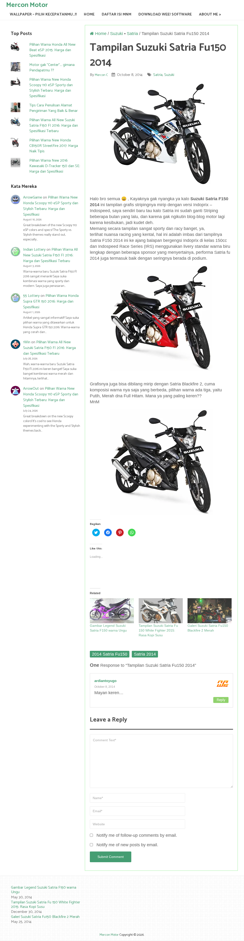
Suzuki (116, 33)
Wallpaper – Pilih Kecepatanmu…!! (43, 14)
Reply (221, 700)
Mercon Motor (27, 4)
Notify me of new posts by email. (127, 844)
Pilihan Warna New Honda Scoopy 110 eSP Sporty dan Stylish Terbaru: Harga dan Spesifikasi (51, 87)
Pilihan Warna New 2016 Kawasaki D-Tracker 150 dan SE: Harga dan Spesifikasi (54, 166)
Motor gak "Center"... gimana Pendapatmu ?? (52, 68)
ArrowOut (31, 388)
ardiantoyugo (105, 681)
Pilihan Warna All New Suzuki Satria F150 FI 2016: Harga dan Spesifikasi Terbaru (53, 125)
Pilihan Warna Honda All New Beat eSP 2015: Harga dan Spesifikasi (52, 50)
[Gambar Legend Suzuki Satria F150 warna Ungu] (112, 610)
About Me (208, 14)
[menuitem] (43, 892)
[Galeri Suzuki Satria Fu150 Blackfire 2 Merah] (210, 610)
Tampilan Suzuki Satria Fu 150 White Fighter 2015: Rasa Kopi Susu (158, 630)
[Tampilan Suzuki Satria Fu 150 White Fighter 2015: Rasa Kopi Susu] (161, 610)
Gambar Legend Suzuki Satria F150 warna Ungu (43, 889)
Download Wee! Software (165, 14)
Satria (132, 33)
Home (89, 14)
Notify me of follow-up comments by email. (137, 835)
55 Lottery (31, 296)
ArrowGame (32, 197)
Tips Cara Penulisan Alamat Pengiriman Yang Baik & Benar (53, 108)
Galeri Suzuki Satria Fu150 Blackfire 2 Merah (45, 917)
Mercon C (101, 75)
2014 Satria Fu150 (109, 654)
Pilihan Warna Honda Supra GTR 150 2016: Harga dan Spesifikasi (51, 301)
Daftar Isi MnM (116, 14)
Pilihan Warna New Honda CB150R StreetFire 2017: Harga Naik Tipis (53, 145)
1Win (26, 342)
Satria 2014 (145, 654)
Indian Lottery (34, 249)
